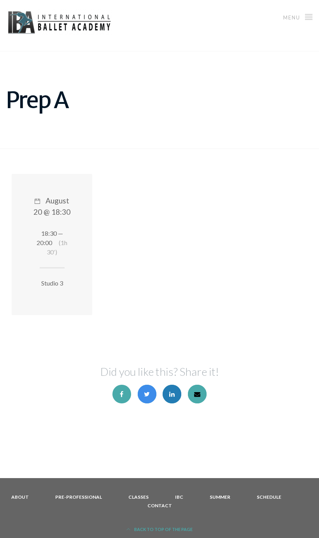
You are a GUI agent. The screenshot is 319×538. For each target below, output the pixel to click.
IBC (179, 497)
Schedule (269, 497)
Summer (220, 497)
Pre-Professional (78, 497)
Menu (292, 17)
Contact (159, 505)
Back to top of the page (163, 529)
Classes (138, 497)
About (20, 497)
